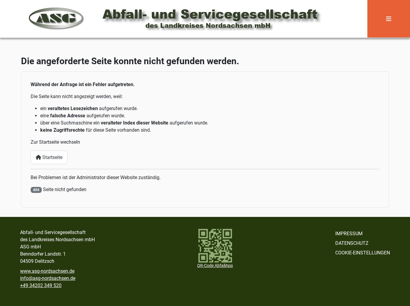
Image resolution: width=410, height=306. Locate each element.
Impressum (349, 233)
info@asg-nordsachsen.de (47, 278)
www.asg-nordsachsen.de (47, 271)
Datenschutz (352, 243)
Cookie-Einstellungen (362, 253)
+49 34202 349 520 (41, 285)
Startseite (51, 157)
